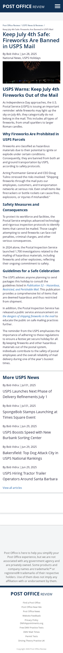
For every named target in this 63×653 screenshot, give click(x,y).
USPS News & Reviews (32, 25)
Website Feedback (32, 615)
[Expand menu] (57, 6)
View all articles (12, 488)
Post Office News (31, 611)
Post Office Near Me (31, 606)
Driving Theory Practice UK (31, 640)
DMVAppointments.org (31, 623)
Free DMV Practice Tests (32, 627)
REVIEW (24, 7)
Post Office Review (11, 25)
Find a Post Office (31, 602)
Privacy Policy (31, 620)
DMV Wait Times (31, 631)
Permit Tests (31, 636)
